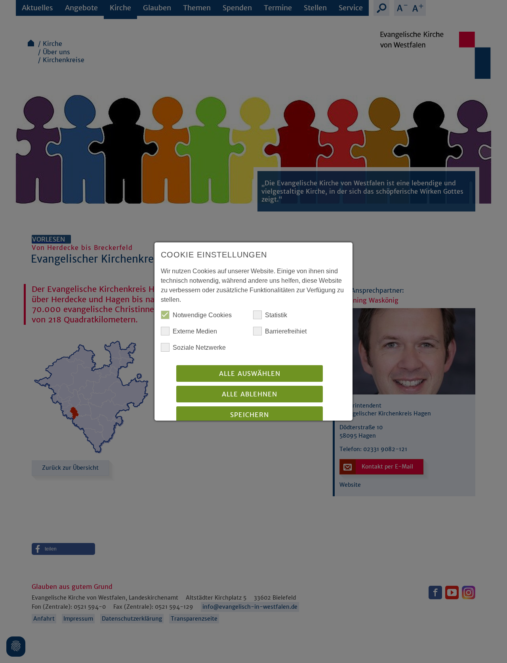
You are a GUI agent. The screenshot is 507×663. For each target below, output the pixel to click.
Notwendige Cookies (202, 315)
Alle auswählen (249, 373)
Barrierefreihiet (286, 331)
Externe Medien (195, 331)
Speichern (249, 415)
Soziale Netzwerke (199, 347)
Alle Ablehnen (249, 394)
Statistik (276, 315)
